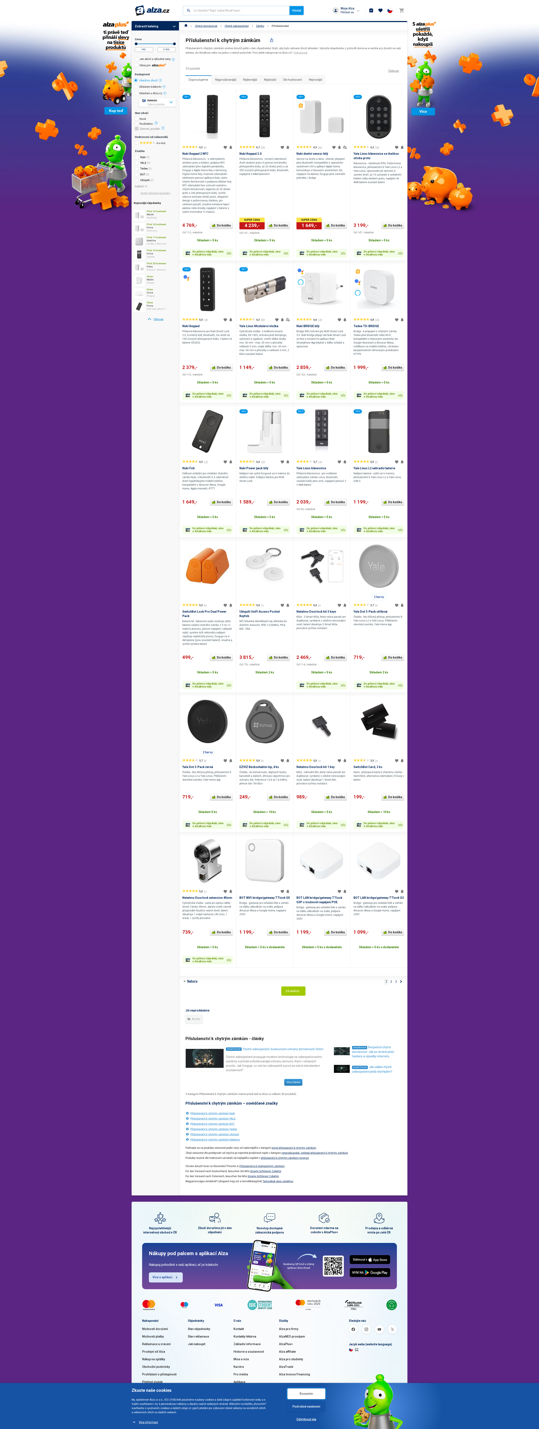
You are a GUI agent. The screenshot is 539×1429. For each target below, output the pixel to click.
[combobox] (236, 10)
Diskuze (393, 71)
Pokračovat (300, 52)
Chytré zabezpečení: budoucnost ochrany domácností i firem (283, 1049)
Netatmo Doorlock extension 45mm (207, 897)
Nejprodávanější (225, 79)
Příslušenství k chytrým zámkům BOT (212, 1123)
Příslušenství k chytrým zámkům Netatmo (215, 1139)
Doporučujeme (198, 79)
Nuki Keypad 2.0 (250, 153)
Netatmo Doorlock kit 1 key (315, 767)
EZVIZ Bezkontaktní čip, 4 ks (259, 767)
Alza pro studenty (291, 1359)
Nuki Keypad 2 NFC (195, 153)
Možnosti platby (153, 1336)
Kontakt (238, 1329)
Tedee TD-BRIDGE (366, 326)
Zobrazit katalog (146, 26)
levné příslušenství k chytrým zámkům (294, 1147)
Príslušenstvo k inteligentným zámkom (262, 1166)
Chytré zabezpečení (237, 26)
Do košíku (224, 225)
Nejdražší (270, 79)
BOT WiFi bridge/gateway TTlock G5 (264, 897)
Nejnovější (315, 79)
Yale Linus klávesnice (311, 468)
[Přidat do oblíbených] (225, 147)
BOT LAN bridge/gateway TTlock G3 (379, 897)
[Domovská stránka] (186, 26)
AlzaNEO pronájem (292, 1336)
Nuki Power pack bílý (253, 468)
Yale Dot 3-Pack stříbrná (370, 611)
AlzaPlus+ (286, 1344)
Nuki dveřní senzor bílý (312, 153)
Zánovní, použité (150, 128)
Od (136, 43)
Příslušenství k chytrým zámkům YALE (213, 1118)
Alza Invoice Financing (294, 1374)
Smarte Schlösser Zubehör (265, 1171)
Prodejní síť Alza (153, 1351)
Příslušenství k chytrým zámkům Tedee (213, 1129)
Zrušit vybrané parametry (155, 193)
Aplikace (239, 1382)
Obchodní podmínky (156, 1366)
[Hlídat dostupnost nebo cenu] (231, 147)
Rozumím (306, 1393)
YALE (143, 162)
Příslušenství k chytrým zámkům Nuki (212, 1113)
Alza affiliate (287, 1351)
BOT (142, 174)
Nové (143, 119)
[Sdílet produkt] (271, 40)
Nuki (143, 157)
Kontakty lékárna (244, 1336)
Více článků (293, 1082)
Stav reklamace (198, 1336)
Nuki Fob (188, 468)
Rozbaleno (146, 123)
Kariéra (238, 1366)
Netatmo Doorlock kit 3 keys (316, 611)
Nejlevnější (250, 79)
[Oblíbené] (380, 10)
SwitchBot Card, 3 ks (368, 767)
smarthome (359, 1047)
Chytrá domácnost (206, 26)
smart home (234, 1049)
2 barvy (379, 597)
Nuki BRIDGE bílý (307, 326)
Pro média (240, 1374)
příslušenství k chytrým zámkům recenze (285, 1158)
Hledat (296, 10)
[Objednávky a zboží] (371, 10)
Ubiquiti (145, 180)
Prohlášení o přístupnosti (159, 1374)
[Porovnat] (345, 147)
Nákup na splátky (153, 1359)
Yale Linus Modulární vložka (258, 326)
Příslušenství (280, 26)
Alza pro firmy (288, 1329)
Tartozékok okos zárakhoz (278, 1181)
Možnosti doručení (155, 1329)
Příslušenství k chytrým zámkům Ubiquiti (214, 1134)
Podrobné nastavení (306, 1406)
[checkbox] (155, 59)
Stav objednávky (199, 1329)
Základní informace (247, 1344)
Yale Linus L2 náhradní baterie (374, 468)
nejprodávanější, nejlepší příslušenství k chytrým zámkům (315, 1152)
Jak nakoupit (196, 1344)
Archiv (195, 1019)
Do (174, 43)
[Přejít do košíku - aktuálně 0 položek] (401, 10)
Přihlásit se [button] (347, 12)
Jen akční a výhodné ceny (155, 59)
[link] (155, 319)
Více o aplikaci (162, 1277)
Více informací (148, 1422)
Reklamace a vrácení (156, 1344)
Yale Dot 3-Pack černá (197, 767)
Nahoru (192, 981)
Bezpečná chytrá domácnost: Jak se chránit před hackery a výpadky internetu (373, 1052)
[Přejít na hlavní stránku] (152, 10)
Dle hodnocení (292, 79)
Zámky (260, 26)
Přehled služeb (152, 1382)
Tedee (144, 168)
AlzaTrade (286, 1366)
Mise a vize (241, 1359)
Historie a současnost (248, 1351)
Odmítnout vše (306, 1419)
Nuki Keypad (191, 326)
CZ (357, 1349)
